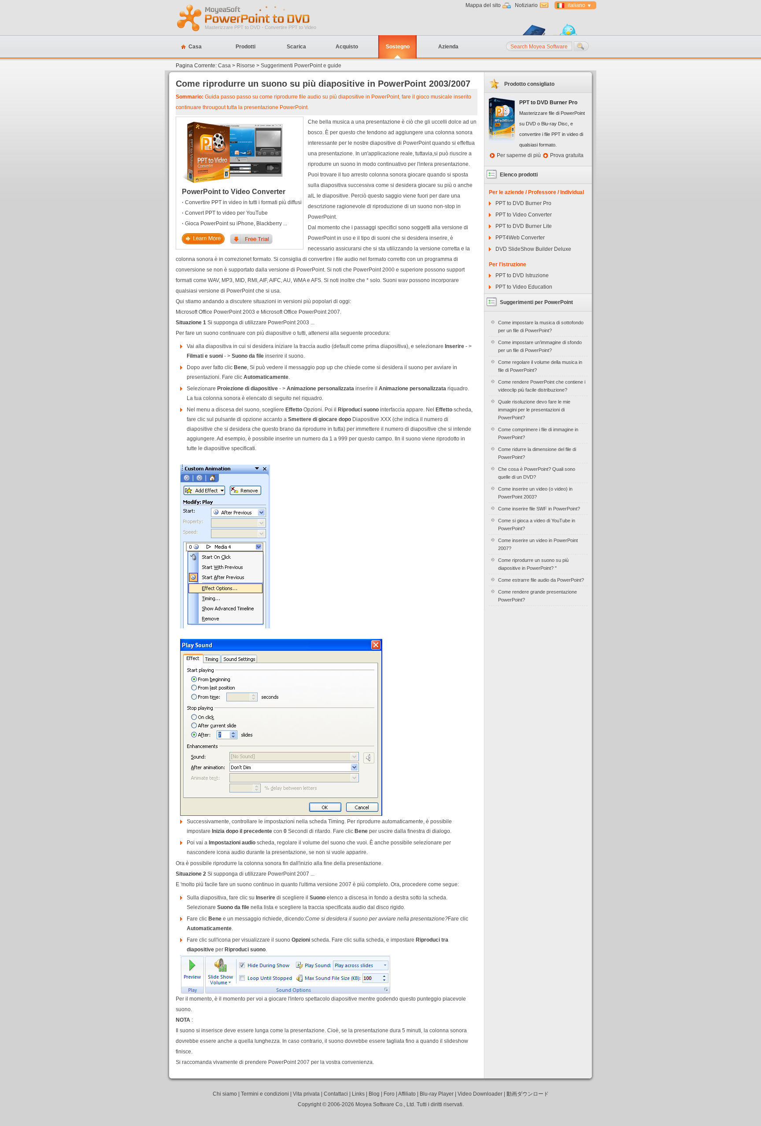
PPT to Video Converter (523, 215)
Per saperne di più (519, 155)
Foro (389, 1094)
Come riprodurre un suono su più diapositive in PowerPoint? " (533, 564)
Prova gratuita (567, 155)
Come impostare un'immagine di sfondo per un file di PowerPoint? (540, 346)
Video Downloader (480, 1094)
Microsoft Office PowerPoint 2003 (215, 312)
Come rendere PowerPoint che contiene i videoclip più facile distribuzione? (541, 385)
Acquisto (347, 47)
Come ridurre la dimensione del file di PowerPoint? (537, 453)
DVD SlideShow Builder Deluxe (533, 249)
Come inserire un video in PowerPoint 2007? (538, 544)
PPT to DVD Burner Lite (523, 226)
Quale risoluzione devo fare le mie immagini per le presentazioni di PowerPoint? (534, 409)
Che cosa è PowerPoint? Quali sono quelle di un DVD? (536, 473)
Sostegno (398, 47)
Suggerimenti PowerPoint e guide (301, 65)
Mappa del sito (483, 5)
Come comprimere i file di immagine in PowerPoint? (538, 433)
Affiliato (407, 1094)
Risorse (245, 65)
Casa (195, 47)
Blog (374, 1094)
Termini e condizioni (265, 1094)
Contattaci (336, 1094)
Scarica (296, 47)
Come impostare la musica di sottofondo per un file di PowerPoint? (541, 326)
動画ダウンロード (527, 1094)
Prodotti (245, 47)
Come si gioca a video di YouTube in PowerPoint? (536, 524)
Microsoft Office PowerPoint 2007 (300, 312)
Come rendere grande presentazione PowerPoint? (537, 595)
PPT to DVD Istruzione (522, 275)
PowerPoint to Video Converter (233, 191)
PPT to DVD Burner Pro (523, 203)
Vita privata (306, 1094)
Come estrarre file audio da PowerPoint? (541, 580)
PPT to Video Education (523, 287)
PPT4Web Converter (520, 238)
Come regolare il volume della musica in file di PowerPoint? (540, 366)
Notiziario (526, 5)
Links (358, 1094)
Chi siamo (225, 1094)
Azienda (448, 47)
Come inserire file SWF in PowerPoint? (539, 508)
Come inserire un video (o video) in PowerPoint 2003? (535, 492)
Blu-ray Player (437, 1094)
